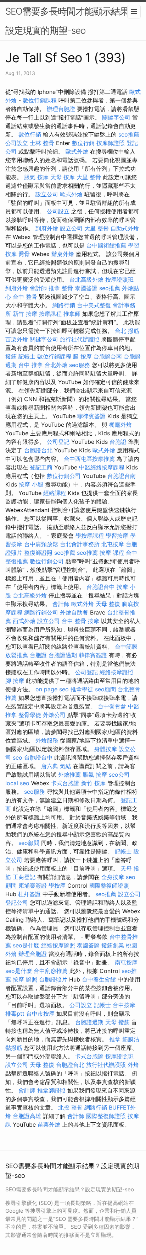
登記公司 (16, 902)
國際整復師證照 (109, 885)
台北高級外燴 (86, 279)
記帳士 (26, 356)
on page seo (52, 689)
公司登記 (58, 441)
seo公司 (119, 774)
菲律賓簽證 (91, 416)
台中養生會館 (99, 979)
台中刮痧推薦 (51, 970)
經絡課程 (54, 492)
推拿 (114, 1039)
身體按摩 (105, 749)
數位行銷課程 (40, 100)
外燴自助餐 (74, 612)
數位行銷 (29, 134)
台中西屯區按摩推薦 (89, 458)
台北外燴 (56, 364)
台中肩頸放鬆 (41, 544)
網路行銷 (63, 305)
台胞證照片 (53, 979)
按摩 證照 (25, 979)
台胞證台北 (38, 450)
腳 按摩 (82, 356)
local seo (17, 783)
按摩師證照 (110, 143)
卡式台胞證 (65, 783)
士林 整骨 (42, 143)
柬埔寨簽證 (32, 885)
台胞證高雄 (27, 1116)
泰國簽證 (86, 288)
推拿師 (71, 313)
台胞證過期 (63, 655)
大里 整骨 (89, 177)
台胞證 (118, 441)
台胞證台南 (108, 356)
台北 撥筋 (127, 330)
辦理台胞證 (61, 108)
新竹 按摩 (25, 313)
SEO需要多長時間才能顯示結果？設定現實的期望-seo (71, 21)
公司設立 (16, 143)
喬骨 (24, 253)
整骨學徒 (29, 714)
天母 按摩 (62, 177)
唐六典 (49, 766)
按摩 (93, 620)
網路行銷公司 (41, 612)
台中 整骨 (25, 296)
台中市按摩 (40, 1013)
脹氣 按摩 (36, 177)
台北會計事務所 (80, 544)
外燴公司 (54, 714)
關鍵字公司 (116, 117)
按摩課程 (50, 313)
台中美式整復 (94, 305)
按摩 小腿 (31, 484)
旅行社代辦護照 (80, 339)
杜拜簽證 (29, 894)
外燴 (133, 1064)
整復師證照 (38, 552)
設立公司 (46, 194)
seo (17, 757)
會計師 (38, 288)
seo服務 (79, 364)
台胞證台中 (100, 586)
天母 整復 (108, 603)
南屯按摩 (126, 962)
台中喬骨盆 (112, 706)
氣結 (65, 766)
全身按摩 (112, 877)
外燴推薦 (69, 774)
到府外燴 (46, 228)
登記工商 (41, 467)
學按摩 (57, 885)
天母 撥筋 (117, 1022)
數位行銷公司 (64, 475)
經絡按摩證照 (117, 672)
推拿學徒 (82, 689)
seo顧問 (105, 689)
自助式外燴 (125, 228)
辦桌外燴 (62, 253)
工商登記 (24, 877)
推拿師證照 (51, 1090)
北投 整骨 (70, 1107)
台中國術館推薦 (106, 245)
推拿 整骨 (61, 288)
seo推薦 (128, 134)
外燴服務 (46, 740)
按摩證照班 (119, 279)
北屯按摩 (112, 544)
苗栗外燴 (16, 339)
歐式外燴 (77, 151)
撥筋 (11, 356)
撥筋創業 (112, 945)
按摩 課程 (112, 552)
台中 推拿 (30, 364)
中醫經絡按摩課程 (101, 467)
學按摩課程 (89, 535)
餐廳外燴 (120, 424)
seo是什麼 (26, 945)
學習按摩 (117, 535)
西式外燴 (24, 620)
